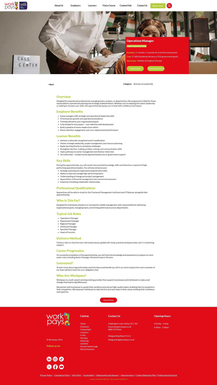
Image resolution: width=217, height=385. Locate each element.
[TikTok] (61, 359)
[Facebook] (55, 366)
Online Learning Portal (167, 375)
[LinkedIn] (49, 359)
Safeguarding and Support (107, 375)
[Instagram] (55, 359)
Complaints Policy (62, 375)
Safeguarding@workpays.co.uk (121, 339)
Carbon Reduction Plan (146, 375)
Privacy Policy (46, 375)
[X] (49, 366)
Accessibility (88, 375)
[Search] (169, 5)
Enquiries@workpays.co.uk (119, 326)
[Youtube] (61, 366)
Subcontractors (127, 375)
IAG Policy (76, 375)
